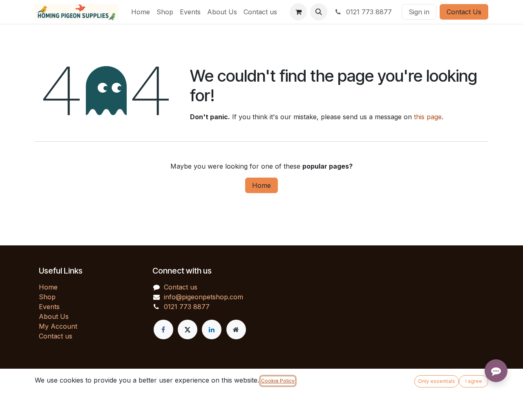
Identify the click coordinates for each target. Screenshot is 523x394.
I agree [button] (473, 381)
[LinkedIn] (211, 329)
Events (49, 307)
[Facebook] (163, 329)
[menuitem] (140, 12)
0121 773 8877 (368, 12)
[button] (318, 11)
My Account (58, 326)
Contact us (55, 336)
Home (261, 185)
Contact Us (464, 12)
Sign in (419, 12)
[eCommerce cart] (298, 11)
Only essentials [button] (436, 381)
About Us (54, 316)
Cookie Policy (278, 381)
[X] (187, 329)
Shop (47, 297)
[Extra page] (236, 329)
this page (428, 117)
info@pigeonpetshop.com (203, 297)
